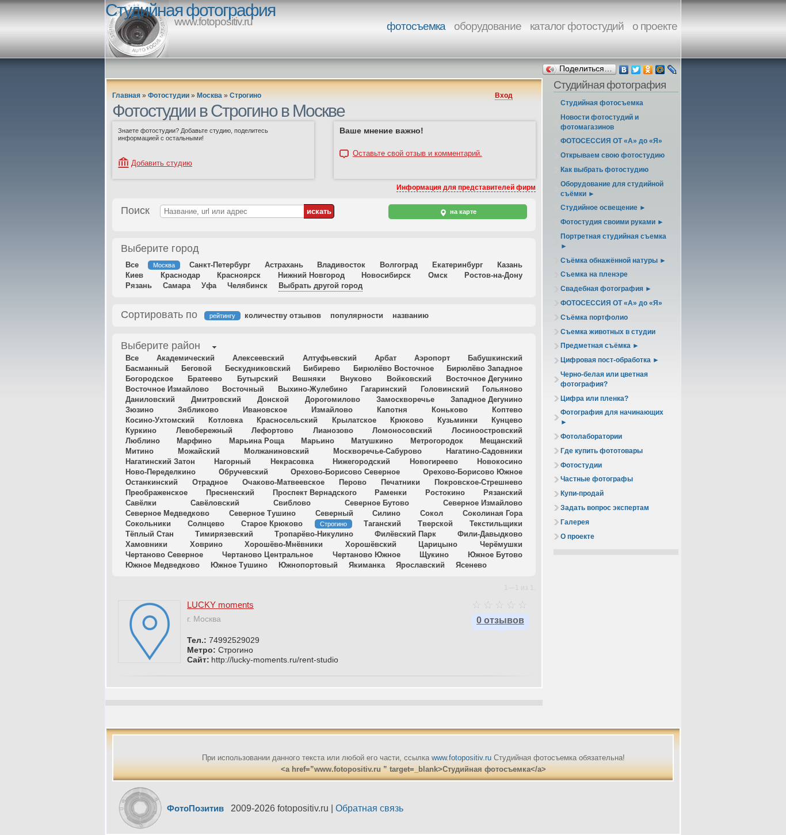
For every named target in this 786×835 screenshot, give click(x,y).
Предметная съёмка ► (599, 346)
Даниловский (150, 399)
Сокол (431, 513)
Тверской (435, 523)
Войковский (409, 378)
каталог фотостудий (577, 26)
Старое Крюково (272, 523)
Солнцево (206, 523)
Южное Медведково (162, 565)
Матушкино (372, 440)
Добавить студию (161, 163)
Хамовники (146, 544)
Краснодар (180, 275)
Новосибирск (386, 275)
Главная (126, 95)
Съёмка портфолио (594, 317)
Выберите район (160, 345)
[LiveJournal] (672, 69)
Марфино (194, 440)
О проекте (577, 537)
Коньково (450, 409)
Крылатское (354, 420)
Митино (139, 451)
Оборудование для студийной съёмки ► (611, 189)
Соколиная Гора (492, 513)
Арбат (385, 358)
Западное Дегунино (486, 399)
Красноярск (239, 275)
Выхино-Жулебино (313, 389)
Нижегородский (361, 461)
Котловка (225, 420)
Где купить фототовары (601, 451)
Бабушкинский (495, 358)
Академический (186, 358)
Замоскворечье (405, 399)
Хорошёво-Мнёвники (284, 544)
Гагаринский (384, 389)
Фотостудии (168, 95)
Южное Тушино (239, 565)
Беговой (196, 368)
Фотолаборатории (591, 436)
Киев (134, 275)
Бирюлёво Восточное (393, 368)
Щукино (434, 554)
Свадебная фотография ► (606, 289)
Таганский (382, 523)
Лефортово (272, 430)
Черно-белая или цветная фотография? (604, 379)
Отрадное (210, 482)
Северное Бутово (377, 503)
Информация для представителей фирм (466, 187)
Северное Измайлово (482, 503)
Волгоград (399, 265)
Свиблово (292, 503)
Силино (386, 513)
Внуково (356, 378)
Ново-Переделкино (160, 472)
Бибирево (321, 368)
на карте (462, 211)
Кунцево (506, 420)
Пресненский (230, 492)
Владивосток (341, 265)
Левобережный (204, 430)
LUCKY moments (220, 605)
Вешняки (309, 378)
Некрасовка (292, 461)
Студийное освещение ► (603, 208)
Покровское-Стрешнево (478, 482)
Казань (509, 265)
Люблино (142, 440)
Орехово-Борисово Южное (472, 472)
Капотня (392, 409)
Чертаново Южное (366, 554)
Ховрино (206, 544)
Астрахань (284, 265)
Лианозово (333, 430)
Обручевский (243, 472)
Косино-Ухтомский (159, 420)
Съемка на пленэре (594, 274)
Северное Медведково (167, 513)
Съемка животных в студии (607, 332)
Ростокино (445, 492)
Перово (353, 482)
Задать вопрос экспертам (604, 508)
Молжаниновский (276, 451)
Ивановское (265, 409)
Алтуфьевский (330, 358)
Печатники (400, 482)
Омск (438, 275)
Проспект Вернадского (315, 492)
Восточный (243, 389)
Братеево (205, 378)
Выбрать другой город (320, 285)
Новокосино (499, 461)
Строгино (245, 95)
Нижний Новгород (311, 275)
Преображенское (156, 492)
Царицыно (437, 544)
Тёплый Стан (149, 534)
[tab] (160, 347)
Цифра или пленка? (594, 398)
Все (132, 265)
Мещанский (501, 440)
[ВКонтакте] (624, 69)
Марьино (317, 440)
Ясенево (471, 565)
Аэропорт (432, 358)
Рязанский (502, 492)
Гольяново (502, 389)
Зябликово (198, 409)
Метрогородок (436, 440)
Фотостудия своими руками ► (612, 222)
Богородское (149, 378)
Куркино (141, 430)
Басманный (147, 368)
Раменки (391, 492)
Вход (504, 95)
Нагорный (232, 461)
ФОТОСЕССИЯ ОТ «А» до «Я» (611, 141)
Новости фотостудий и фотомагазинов (599, 122)
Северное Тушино (262, 513)
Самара (176, 285)
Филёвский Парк (405, 534)
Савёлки (141, 503)
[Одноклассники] (648, 69)
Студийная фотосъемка (601, 103)
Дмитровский (216, 399)
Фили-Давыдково (489, 534)
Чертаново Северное (164, 554)
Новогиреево (434, 461)
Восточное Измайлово (167, 389)
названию (410, 315)
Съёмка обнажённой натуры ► (613, 260)
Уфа (208, 285)
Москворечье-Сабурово (377, 451)
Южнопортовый (308, 565)
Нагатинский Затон (160, 461)
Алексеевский (258, 358)
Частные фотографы (596, 479)
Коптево (507, 409)
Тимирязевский (224, 534)
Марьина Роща (256, 440)
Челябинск (247, 285)
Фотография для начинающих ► (611, 417)
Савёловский (214, 503)
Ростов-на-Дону (493, 275)
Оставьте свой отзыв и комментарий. (417, 154)
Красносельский (287, 420)
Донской (273, 399)
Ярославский (420, 565)
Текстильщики (496, 523)
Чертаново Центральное (267, 554)
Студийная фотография (190, 10)
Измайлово (332, 409)
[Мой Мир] (660, 69)
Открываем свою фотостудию (612, 155)
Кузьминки (457, 420)
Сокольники (148, 523)
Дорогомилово (332, 399)
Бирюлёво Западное (484, 368)
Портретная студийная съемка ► (613, 241)
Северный (334, 513)
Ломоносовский (402, 430)
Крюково (406, 420)
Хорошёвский (370, 544)
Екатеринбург (457, 265)
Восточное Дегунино (484, 378)
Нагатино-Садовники (484, 451)
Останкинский (151, 482)
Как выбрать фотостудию (604, 170)
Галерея (574, 522)
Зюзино (139, 409)
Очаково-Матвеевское (283, 482)
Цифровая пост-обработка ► (609, 360)
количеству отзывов (283, 315)
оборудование (487, 26)
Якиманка (367, 565)
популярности (356, 315)
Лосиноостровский (487, 430)
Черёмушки (501, 544)
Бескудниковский (258, 368)
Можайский (199, 451)
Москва (209, 95)
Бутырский (257, 378)
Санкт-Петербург (219, 265)
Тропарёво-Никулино (313, 534)
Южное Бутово (495, 554)
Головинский (445, 389)
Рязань (138, 285)
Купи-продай (582, 493)
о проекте (654, 26)
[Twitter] (636, 69)
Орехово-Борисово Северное (345, 472)
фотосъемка (416, 26)
